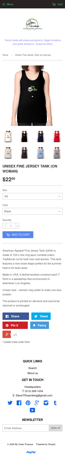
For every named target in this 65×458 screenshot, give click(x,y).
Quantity (6, 220)
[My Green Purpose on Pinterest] (28, 404)
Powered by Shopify (46, 444)
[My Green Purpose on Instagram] (46, 404)
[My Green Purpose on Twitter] (10, 404)
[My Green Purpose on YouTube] (32, 411)
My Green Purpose (24, 444)
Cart (59, 4)
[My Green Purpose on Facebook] (19, 404)
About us (32, 373)
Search (32, 368)
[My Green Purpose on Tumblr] (55, 404)
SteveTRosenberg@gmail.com (34, 395)
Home (5, 54)
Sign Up (55, 428)
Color (5, 205)
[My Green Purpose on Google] (37, 404)
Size (4, 190)
